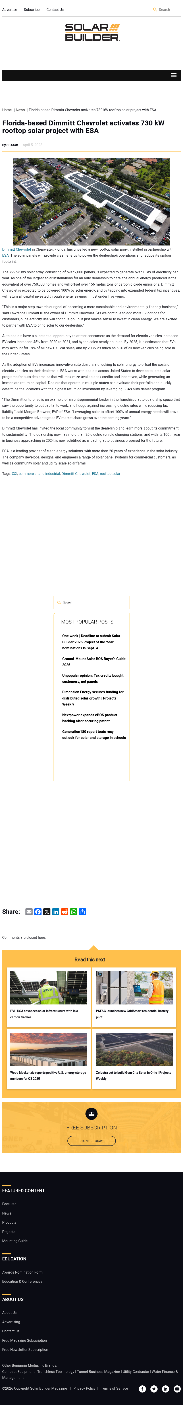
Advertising (11, 1322)
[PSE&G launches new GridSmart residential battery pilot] (134, 987)
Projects (8, 1232)
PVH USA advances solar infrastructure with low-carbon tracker (44, 1014)
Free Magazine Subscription (24, 1340)
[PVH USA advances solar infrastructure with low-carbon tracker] (48, 987)
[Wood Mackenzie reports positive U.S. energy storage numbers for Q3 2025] (48, 1049)
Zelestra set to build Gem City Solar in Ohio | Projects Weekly (133, 1075)
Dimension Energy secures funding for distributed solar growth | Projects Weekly (93, 698)
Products (9, 1222)
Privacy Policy (84, 1388)
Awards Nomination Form (22, 1272)
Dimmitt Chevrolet (16, 249)
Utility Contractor (136, 1371)
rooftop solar (110, 474)
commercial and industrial (39, 474)
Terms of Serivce (114, 1388)
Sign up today (92, 1141)
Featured (9, 1204)
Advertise (9, 9)
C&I (14, 474)
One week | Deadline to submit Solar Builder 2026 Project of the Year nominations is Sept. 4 (91, 642)
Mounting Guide (15, 1241)
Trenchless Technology (55, 1371)
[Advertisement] (87, 852)
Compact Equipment (18, 1371)
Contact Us (55, 9)
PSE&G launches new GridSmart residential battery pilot (132, 1014)
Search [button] (155, 10)
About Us (9, 1312)
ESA (5, 255)
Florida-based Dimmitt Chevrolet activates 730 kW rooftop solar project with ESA (83, 127)
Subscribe (32, 9)
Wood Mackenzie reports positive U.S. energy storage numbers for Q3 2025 (48, 1075)
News (6, 1213)
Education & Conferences (22, 1281)
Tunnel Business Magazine (98, 1371)
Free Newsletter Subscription (25, 1349)
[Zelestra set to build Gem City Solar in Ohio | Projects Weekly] (134, 1049)
